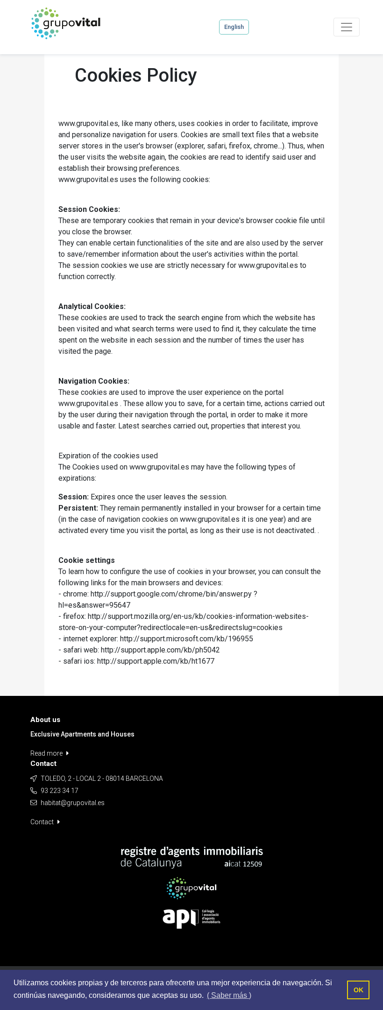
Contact (42, 822)
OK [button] (358, 990)
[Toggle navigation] (346, 27)
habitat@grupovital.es (73, 803)
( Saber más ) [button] (229, 995)
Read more (47, 753)
